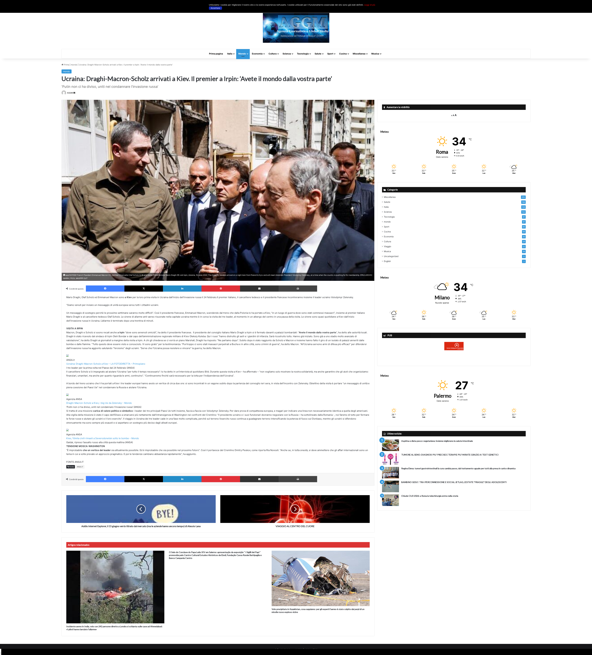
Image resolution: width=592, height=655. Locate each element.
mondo (74, 64)
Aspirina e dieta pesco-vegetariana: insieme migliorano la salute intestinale (437, 441)
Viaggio (387, 246)
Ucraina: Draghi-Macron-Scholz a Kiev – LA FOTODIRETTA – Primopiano (105, 363)
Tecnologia (303, 53)
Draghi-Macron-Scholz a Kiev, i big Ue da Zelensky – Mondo (99, 402)
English (387, 261)
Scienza (287, 53)
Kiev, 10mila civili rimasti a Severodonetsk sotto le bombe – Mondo (102, 438)
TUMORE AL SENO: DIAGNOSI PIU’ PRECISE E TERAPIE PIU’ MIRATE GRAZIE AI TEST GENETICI (450, 454)
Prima (66, 64)
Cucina (343, 53)
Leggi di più (369, 5)
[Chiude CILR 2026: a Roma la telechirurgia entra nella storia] (390, 500)
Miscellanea (359, 53)
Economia (257, 53)
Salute (318, 53)
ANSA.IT (80, 467)
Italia (229, 53)
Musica (375, 53)
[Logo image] (296, 28)
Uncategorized (391, 256)
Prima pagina (216, 53)
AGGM (70, 93)
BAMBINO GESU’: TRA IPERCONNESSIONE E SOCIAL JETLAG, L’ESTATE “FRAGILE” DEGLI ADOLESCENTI (454, 482)
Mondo (242, 53)
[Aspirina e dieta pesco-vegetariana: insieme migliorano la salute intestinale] (390, 445)
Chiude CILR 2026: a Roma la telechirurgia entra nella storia (429, 496)
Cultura (273, 53)
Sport (330, 53)
